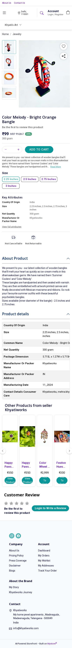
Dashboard (44, 550)
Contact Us (19, 3)
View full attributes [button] (11, 226)
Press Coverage (18, 560)
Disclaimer (15, 565)
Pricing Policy (16, 555)
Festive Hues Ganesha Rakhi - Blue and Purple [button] (61, 465)
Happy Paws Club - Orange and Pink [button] (27, 465)
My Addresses (46, 565)
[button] (63, 46)
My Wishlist (44, 560)
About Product (15, 258)
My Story (14, 587)
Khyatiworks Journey (20, 592)
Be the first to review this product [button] (22, 127)
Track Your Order (47, 570)
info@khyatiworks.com (26, 628)
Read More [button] (55, 167)
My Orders (43, 555)
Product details (15, 313)
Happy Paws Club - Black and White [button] (9, 465)
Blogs (12, 570)
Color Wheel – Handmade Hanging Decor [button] (44, 465)
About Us (6, 3)
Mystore (52, 643)
